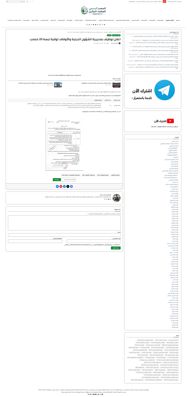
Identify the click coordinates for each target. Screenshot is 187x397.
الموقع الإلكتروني (57, 238)
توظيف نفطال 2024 (161, 357)
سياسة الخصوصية (97, 392)
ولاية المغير (175, 230)
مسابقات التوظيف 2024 (88, 175)
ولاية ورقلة (175, 325)
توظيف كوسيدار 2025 (173, 357)
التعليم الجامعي (172, 152)
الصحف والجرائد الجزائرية (171, 159)
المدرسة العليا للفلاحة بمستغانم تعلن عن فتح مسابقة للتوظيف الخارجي (158, 54)
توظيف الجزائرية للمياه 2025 (158, 347)
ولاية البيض (175, 214)
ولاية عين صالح (174, 304)
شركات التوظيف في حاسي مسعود (147, 360)
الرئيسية (178, 20)
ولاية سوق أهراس (173, 293)
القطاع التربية (160, 20)
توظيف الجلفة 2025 (133, 347)
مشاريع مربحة (26, 20)
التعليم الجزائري (44, 20)
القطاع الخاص (144, 20)
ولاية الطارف (174, 223)
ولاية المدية (175, 225)
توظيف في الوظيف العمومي (171, 355)
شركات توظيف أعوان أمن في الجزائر (170, 362)
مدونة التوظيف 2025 (160, 370)
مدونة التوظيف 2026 (147, 370)
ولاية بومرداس (174, 254)
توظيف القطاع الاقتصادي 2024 (171, 350)
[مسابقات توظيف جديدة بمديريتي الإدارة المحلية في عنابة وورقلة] (116, 85)
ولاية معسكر (174, 320)
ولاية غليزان (175, 311)
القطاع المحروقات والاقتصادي (123, 20)
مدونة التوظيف (115, 175)
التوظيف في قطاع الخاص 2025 (158, 342)
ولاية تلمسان (174, 261)
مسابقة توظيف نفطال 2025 (137, 380)
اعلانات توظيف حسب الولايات (14, 20)
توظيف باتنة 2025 (174, 352)
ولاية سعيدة (174, 288)
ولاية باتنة (175, 239)
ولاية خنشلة (175, 284)
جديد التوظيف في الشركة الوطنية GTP (135, 357)
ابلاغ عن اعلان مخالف (66, 392)
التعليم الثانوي (173, 150)
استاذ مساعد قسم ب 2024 (161, 340)
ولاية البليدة (174, 209)
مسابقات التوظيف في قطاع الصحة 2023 (152, 375)
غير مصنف (175, 182)
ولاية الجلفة (175, 218)
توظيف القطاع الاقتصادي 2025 (156, 350)
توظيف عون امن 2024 (146, 352)
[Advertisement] (64, 58)
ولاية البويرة (174, 211)
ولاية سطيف (174, 286)
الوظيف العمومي (170, 20)
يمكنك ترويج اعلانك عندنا (78, 392)
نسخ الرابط (57, 180)
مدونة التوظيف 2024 (102, 175)
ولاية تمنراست (174, 264)
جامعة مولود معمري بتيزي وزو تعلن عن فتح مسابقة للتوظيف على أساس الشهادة (155, 46)
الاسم (119, 232)
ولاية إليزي (175, 205)
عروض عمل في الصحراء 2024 (152, 367)
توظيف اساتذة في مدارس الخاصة (153, 345)
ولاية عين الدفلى (173, 300)
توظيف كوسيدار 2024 (143, 355)
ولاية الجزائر (175, 216)
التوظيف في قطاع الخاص (172, 342)
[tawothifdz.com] (93, 10)
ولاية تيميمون (174, 277)
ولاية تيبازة (175, 270)
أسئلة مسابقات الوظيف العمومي (106, 20)
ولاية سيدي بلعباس (172, 295)
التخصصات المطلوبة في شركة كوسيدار (145, 340)
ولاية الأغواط (174, 207)
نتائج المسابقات (61, 20)
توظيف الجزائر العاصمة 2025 (172, 347)
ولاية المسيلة (174, 227)
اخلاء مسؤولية (89, 392)
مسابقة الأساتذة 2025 (170, 177)
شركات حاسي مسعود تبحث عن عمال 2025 (169, 367)
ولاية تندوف (175, 266)
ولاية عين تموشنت (173, 302)
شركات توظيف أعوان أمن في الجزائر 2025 (169, 365)
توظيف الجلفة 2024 (145, 347)
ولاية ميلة (175, 322)
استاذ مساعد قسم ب (173, 340)
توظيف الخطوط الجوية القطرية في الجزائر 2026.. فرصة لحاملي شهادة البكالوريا (156, 60)
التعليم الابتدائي (172, 148)
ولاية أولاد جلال (174, 202)
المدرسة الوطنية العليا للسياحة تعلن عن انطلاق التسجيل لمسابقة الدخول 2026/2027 (155, 50)
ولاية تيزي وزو (174, 273)
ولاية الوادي (175, 236)
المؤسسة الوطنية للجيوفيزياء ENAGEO (170, 345)
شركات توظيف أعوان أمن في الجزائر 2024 (152, 362)
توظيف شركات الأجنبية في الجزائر (161, 352)
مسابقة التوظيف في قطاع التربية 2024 (153, 380)
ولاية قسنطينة (174, 316)
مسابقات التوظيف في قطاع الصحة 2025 (150, 377)
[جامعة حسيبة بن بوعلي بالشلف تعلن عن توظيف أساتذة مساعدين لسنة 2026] (58, 85)
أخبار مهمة (53, 20)
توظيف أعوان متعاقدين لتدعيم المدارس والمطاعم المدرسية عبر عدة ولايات (157, 64)
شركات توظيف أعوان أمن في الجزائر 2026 (150, 365)
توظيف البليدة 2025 (139, 345)
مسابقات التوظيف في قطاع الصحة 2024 (169, 377)
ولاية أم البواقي (173, 200)
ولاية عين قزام (174, 307)
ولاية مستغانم (174, 318)
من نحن (124, 392)
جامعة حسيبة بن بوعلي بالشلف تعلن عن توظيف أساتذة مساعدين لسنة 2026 (35, 83)
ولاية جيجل (175, 282)
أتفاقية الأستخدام (107, 392)
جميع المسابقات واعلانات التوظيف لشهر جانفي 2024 (167, 360)
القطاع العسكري (135, 20)
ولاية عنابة (175, 298)
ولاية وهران (175, 327)
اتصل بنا (115, 392)
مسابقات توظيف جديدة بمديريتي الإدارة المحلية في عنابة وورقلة (145, 1)
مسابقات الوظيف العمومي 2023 (171, 380)
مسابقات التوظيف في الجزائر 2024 (70, 175)
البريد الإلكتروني (116, 238)
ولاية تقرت (175, 259)
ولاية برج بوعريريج (173, 245)
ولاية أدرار (175, 198)
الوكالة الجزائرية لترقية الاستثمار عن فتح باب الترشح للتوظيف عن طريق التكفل (157, 67)
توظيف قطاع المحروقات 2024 (156, 355)
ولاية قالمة (175, 313)
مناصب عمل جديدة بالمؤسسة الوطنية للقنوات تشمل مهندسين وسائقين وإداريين (156, 36)
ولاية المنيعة (174, 232)
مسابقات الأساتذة (79, 20)
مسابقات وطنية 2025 (171, 175)
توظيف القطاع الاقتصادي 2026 (140, 350)
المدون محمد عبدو (114, 43)
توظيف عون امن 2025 (134, 352)
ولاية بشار (175, 250)
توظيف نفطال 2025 (149, 357)
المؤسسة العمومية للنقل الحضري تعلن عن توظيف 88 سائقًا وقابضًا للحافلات (157, 57)
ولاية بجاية (175, 241)
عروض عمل (116, 32)
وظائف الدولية (35, 20)
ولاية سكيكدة (174, 291)
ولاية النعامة (174, 234)
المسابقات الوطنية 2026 (90, 20)
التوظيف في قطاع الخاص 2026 (142, 342)
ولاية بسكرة (174, 248)
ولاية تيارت (175, 268)
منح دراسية (175, 189)
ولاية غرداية (175, 309)
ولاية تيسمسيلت (173, 275)
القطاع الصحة (152, 20)
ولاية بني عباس (174, 252)
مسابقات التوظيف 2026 (159, 372)
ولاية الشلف (175, 220)
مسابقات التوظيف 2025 (172, 372)
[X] (107, 199)
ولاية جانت (175, 279)
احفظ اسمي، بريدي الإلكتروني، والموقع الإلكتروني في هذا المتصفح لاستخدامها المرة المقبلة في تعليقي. (91, 244)
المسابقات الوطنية (173, 173)
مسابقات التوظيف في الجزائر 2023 (143, 372)
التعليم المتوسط (172, 155)
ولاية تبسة (175, 257)
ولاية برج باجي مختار (172, 243)
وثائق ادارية (69, 20)
